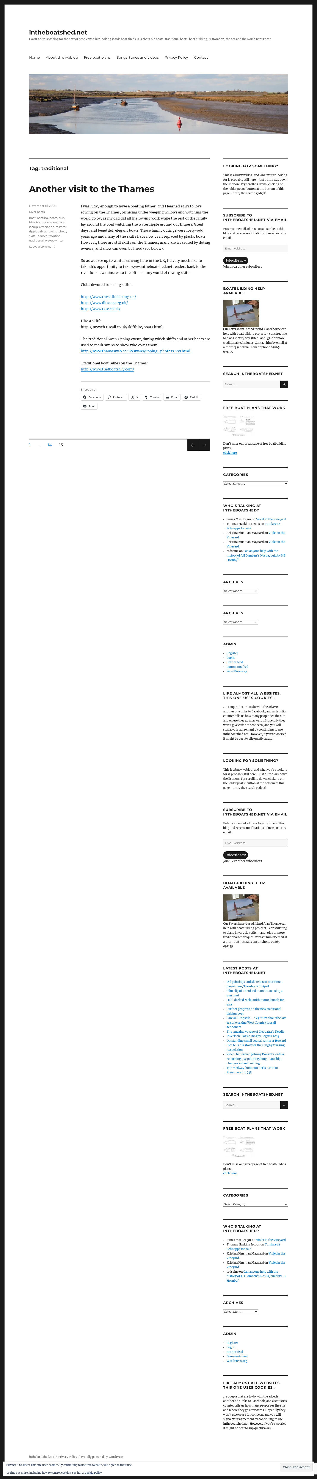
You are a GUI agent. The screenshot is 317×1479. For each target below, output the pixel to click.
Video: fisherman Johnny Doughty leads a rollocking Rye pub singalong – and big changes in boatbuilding (255, 1058)
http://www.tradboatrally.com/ (107, 369)
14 (51, 444)
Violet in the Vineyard (271, 519)
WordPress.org (237, 671)
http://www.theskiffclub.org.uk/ (108, 297)
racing (33, 227)
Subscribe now (236, 260)
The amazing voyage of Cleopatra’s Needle (255, 1032)
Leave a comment (42, 246)
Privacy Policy (176, 57)
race (61, 222)
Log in (231, 658)
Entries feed (235, 662)
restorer (61, 227)
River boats (37, 211)
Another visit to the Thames (91, 189)
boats (53, 218)
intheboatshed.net (58, 32)
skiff (32, 236)
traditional (36, 240)
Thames (41, 236)
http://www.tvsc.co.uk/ (100, 309)
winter (58, 240)
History (41, 222)
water (49, 240)
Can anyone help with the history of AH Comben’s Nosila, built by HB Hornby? (256, 555)
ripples (34, 231)
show (62, 231)
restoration (46, 227)
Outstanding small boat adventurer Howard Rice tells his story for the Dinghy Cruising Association (256, 1045)
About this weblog (62, 57)
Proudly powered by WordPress (102, 1457)
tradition (55, 236)
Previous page (192, 450)
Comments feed (237, 667)
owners (52, 222)
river (43, 231)
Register (232, 653)
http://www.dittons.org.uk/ (104, 303)
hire (32, 222)
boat (32, 218)
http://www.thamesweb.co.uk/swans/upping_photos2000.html (135, 351)
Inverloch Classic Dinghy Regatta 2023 (253, 1036)
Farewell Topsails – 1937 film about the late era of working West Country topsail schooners (256, 1022)
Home (34, 57)
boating (42, 218)
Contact (201, 57)
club (61, 218)
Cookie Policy (93, 1472)
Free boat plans (97, 57)
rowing (53, 231)
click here (230, 453)
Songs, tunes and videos (138, 57)
